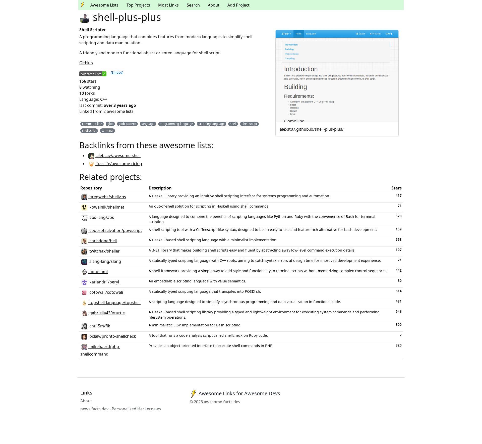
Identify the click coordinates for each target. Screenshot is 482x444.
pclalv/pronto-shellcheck (112, 336)
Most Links (168, 5)
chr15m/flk (99, 326)
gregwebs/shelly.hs (107, 197)
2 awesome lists (118, 111)
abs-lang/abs (101, 217)
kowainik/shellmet (106, 207)
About (213, 5)
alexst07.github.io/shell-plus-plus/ (312, 129)
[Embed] (117, 72)
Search (193, 5)
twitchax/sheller (104, 251)
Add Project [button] (238, 5)
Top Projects (138, 5)
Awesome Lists (104, 5)
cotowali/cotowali (105, 292)
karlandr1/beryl (103, 282)
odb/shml (98, 271)
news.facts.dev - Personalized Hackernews (120, 409)
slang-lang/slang (104, 261)
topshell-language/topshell (114, 302)
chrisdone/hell (102, 240)
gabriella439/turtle (106, 313)
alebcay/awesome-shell (118, 155)
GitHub (86, 63)
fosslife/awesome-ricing (118, 163)
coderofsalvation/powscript (115, 230)
